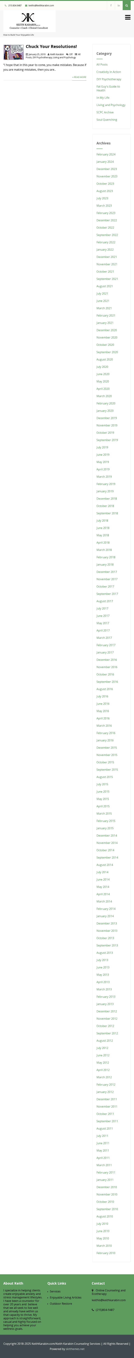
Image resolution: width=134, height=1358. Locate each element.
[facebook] (111, 5)
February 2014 (105, 909)
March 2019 (104, 477)
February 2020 (105, 403)
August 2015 (104, 777)
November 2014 (106, 843)
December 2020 (106, 330)
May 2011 (102, 1150)
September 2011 (107, 1121)
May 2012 (102, 1062)
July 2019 (102, 447)
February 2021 (105, 315)
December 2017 (106, 572)
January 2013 (105, 1004)
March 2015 (104, 813)
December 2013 (106, 923)
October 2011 (105, 1114)
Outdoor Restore (61, 1304)
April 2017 (103, 630)
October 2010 (105, 1202)
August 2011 (104, 1128)
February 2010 (105, 1253)
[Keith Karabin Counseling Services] (29, 33)
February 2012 (105, 1084)
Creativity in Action (108, 72)
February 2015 (105, 821)
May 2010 (102, 1238)
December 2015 (106, 748)
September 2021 (107, 279)
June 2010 (102, 1231)
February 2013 (105, 997)
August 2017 (104, 601)
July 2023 (102, 198)
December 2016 (106, 660)
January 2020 (105, 411)
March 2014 (104, 901)
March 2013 (104, 989)
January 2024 (105, 162)
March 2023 (104, 206)
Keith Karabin (57, 54)
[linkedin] (119, 5)
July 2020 (102, 367)
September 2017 (107, 594)
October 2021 (105, 271)
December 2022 (106, 220)
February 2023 (105, 213)
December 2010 (106, 1187)
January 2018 (105, 564)
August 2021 (104, 286)
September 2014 (107, 857)
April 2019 (103, 469)
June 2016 (102, 704)
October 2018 (105, 506)
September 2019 (107, 440)
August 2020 (104, 359)
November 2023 (106, 176)
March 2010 (104, 1246)
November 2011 (106, 1106)
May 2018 (102, 535)
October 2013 (105, 938)
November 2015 (106, 755)
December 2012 (106, 1011)
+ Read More (79, 77)
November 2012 (106, 1019)
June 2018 (102, 528)
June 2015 (102, 791)
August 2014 (104, 865)
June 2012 (102, 1055)
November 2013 (106, 931)
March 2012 (104, 1077)
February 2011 (105, 1172)
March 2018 (104, 550)
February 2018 (105, 557)
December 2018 (106, 499)
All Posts (102, 64)
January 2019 (105, 491)
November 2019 (106, 425)
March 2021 (104, 308)
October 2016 (105, 674)
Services (55, 1291)
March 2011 (104, 1165)
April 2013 (103, 982)
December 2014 (106, 835)
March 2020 (104, 396)
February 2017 (105, 645)
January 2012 (105, 1092)
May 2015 (102, 799)
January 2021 (105, 323)
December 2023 (106, 169)
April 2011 (103, 1158)
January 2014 (105, 916)
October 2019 (105, 433)
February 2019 (105, 484)
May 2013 (102, 975)
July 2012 (102, 1048)
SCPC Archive (105, 112)
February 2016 (105, 733)
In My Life (102, 98)
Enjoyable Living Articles (65, 1297)
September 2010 (107, 1209)
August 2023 (104, 191)
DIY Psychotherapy (42, 57)
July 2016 (102, 696)
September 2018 (107, 513)
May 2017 (102, 623)
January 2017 (105, 652)
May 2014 (102, 887)
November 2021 (106, 264)
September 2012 (107, 1033)
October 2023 (105, 184)
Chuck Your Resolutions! (51, 46)
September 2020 (107, 352)
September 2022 (107, 235)
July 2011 (102, 1136)
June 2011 (102, 1143)
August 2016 (104, 689)
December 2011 (106, 1099)
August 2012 (104, 1041)
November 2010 (106, 1194)
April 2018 (103, 542)
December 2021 (106, 257)
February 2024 (105, 154)
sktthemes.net (75, 1349)
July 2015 (102, 784)
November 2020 (106, 337)
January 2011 (105, 1180)
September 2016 (107, 682)
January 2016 (105, 740)
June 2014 (102, 879)
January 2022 (105, 249)
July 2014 (102, 872)
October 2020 (105, 345)
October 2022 (105, 228)
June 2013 (102, 967)
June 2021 (102, 301)
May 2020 (102, 381)
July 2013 (102, 960)
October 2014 (105, 850)
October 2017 (105, 586)
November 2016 (106, 667)
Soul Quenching (106, 120)
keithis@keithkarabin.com (41, 5)
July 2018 (102, 520)
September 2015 (107, 770)
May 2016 (102, 711)
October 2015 (105, 762)
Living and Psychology (64, 57)
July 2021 (102, 293)
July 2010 (102, 1224)
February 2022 (105, 242)
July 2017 (102, 608)
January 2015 (105, 828)
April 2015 (103, 806)
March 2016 (104, 726)
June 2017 (102, 616)
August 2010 (104, 1216)
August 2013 (104, 953)
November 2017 (106, 579)
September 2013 (107, 945)
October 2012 (105, 1026)
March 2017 (104, 638)
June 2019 (102, 455)
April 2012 (103, 1070)
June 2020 (102, 374)
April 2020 (103, 389)
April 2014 (103, 894)
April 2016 (103, 718)
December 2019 (106, 418)
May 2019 (102, 462)
